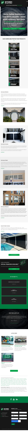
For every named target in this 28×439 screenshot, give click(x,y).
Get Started (14, 301)
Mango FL (7, 383)
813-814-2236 (14, 5)
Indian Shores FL (6, 382)
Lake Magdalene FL (10, 382)
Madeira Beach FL (3, 383)
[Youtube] (14, 401)
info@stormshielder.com (5, 418)
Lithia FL (22, 382)
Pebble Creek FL (6, 384)
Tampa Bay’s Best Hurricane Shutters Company (20, 430)
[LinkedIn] (17, 401)
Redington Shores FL (15, 384)
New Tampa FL (16, 383)
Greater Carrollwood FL (14, 381)
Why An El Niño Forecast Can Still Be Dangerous (6, 364)
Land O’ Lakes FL (16, 382)
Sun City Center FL (18, 385)
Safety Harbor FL (24, 384)
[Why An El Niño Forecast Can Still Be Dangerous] (7, 359)
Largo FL (19, 382)
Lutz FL (24, 382)
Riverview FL (20, 384)
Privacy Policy (12, 430)
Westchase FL (7, 387)
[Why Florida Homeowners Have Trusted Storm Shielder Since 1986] (21, 342)
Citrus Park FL (21, 380)
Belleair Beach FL (7, 380)
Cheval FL (18, 380)
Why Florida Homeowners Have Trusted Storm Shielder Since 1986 (20, 347)
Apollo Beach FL (3, 380)
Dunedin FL (9, 381)
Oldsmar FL (23, 383)
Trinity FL (23, 386)
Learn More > (3, 105)
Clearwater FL (5, 381)
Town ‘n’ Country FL (13, 386)
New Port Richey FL (11, 383)
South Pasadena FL (3, 385)
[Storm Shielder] (6, 2)
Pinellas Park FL (10, 384)
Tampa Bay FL (22, 385)
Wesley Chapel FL (3, 387)
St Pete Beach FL (8, 385)
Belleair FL (11, 380)
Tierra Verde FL (9, 386)
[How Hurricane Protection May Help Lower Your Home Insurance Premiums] (7, 342)
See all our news (14, 372)
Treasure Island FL (18, 386)
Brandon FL (14, 380)
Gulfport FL (18, 381)
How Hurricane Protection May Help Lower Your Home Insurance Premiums (7, 347)
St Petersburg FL (13, 385)
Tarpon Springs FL (4, 386)
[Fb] (11, 401)
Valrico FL (25, 386)
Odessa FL (20, 383)
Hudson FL (21, 381)
